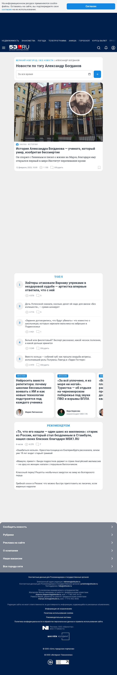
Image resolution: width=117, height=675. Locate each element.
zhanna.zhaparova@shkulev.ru (48, 594)
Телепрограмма (57, 41)
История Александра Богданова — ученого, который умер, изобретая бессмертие (55, 150)
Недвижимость (10, 41)
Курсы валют (99, 41)
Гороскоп (84, 41)
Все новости (46, 60)
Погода (42, 41)
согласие (7, 9)
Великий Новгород (26, 60)
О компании (10, 550)
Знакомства (28, 41)
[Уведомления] (106, 48)
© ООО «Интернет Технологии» (58, 655)
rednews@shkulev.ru (72, 582)
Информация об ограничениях (58, 609)
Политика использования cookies (58, 613)
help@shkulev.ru (65, 586)
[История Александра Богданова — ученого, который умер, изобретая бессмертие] (58, 112)
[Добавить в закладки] (99, 167)
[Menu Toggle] (3, 48)
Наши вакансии (12, 558)
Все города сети (13, 566)
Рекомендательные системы (58, 617)
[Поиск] (98, 48)
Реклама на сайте (14, 542)
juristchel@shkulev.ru (89, 584)
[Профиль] (113, 48)
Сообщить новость (15, 526)
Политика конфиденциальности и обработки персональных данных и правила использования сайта (58, 622)
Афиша (72, 41)
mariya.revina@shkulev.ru (48, 599)
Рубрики (8, 534)
